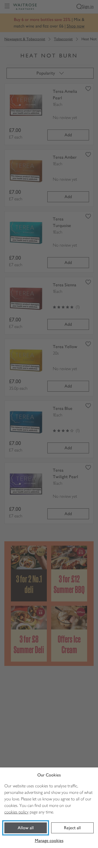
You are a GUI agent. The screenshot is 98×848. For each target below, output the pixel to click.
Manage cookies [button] (49, 840)
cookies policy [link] (16, 812)
